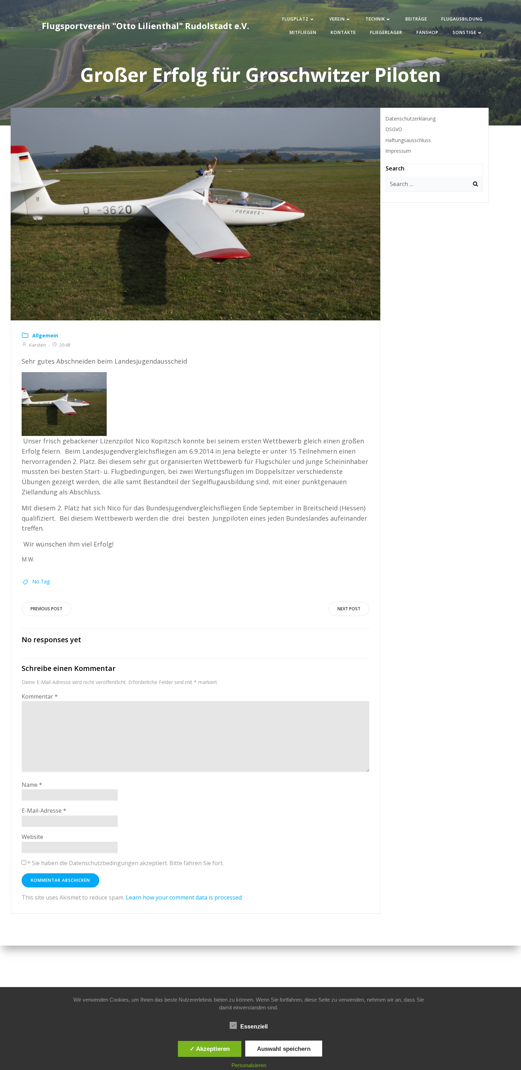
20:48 (64, 345)
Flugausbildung (462, 19)
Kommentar (40, 696)
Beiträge (416, 19)
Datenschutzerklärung (410, 118)
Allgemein (45, 335)
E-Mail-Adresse (44, 810)
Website (32, 837)
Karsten (37, 345)
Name (32, 785)
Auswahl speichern (283, 1049)
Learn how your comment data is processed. (184, 897)
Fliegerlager (386, 32)
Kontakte (343, 32)
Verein (337, 19)
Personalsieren (248, 1065)
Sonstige (464, 32)
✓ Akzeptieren (210, 1049)
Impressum (398, 150)
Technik (375, 19)
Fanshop (427, 32)
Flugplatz (295, 19)
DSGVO (393, 129)
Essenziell (254, 1027)
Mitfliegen (303, 32)
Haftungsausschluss (408, 140)
